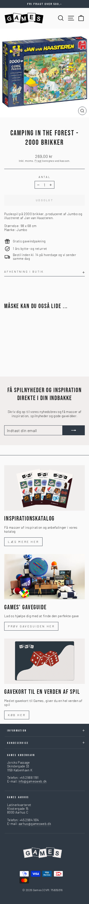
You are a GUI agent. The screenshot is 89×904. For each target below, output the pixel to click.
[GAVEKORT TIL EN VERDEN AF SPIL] (44, 661)
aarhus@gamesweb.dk (35, 824)
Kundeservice (18, 743)
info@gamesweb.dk (33, 781)
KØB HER (16, 715)
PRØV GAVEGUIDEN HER (31, 626)
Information (17, 730)
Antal (45, 176)
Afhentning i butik (24, 271)
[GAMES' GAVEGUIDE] (44, 576)
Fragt (38, 160)
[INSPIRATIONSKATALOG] (44, 488)
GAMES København (21, 755)
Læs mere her (23, 541)
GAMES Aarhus (18, 797)
